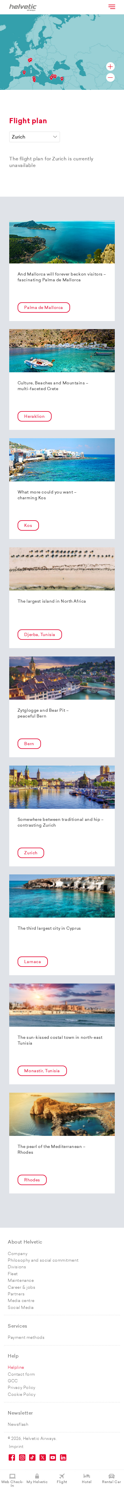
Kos (28, 526)
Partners (16, 1294)
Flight (62, 1482)
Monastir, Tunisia (42, 1071)
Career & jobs (21, 1288)
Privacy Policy (21, 1388)
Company (17, 1254)
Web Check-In (12, 1484)
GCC (13, 1381)
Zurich (30, 853)
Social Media (21, 1308)
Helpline (16, 1368)
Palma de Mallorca (43, 308)
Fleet (13, 1274)
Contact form (21, 1375)
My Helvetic (37, 1482)
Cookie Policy (21, 1395)
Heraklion (34, 417)
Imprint (16, 1447)
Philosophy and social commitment (43, 1261)
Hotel (87, 1482)
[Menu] (111, 6)
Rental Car (111, 1482)
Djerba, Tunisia (39, 635)
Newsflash (18, 1425)
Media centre (21, 1301)
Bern (29, 744)
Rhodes (32, 1180)
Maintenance (21, 1281)
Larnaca (32, 962)
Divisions (17, 1267)
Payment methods (26, 1338)
